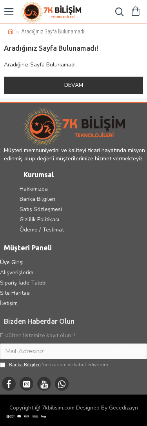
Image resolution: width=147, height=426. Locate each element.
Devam (73, 85)
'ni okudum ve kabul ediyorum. (59, 365)
